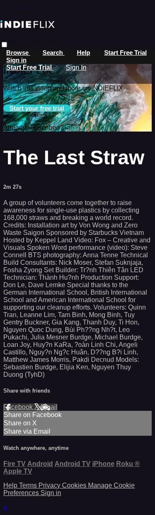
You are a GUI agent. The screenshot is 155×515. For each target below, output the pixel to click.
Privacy (50, 485)
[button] (4, 44)
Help (83, 52)
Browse (18, 52)
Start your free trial (37, 108)
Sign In (76, 67)
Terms (28, 485)
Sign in (16, 59)
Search (53, 52)
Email (49, 406)
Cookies (75, 485)
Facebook (18, 406)
